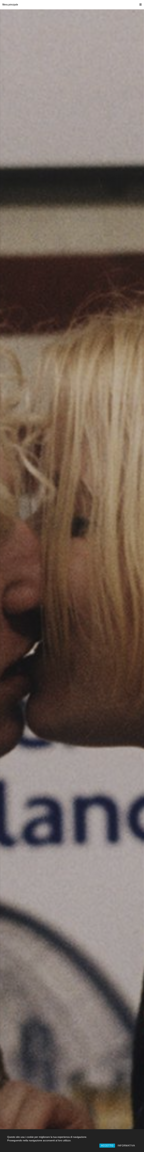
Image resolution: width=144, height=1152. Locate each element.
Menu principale (10, 4)
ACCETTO (107, 1145)
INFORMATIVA (126, 1145)
